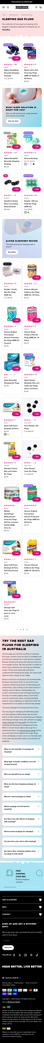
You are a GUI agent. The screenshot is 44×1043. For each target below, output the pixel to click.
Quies (6, 377)
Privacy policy (18, 983)
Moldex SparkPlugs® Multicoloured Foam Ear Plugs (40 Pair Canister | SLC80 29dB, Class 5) (11, 519)
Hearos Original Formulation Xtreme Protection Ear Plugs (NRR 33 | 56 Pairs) (32, 517)
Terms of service (31, 983)
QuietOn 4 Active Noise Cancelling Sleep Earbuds (11, 204)
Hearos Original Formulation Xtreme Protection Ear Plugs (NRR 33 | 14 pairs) (12, 337)
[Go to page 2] (26, 629)
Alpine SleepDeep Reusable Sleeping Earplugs (11, 73)
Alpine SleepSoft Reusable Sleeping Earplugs (11, 161)
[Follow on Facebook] (14, 955)
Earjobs (26, 155)
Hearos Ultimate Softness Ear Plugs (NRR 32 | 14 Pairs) (31, 292)
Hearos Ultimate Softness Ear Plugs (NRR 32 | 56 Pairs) (32, 568)
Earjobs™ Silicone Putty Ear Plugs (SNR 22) (31, 204)
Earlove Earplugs (31, 158)
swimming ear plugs (27, 730)
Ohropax (6, 465)
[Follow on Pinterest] (31, 955)
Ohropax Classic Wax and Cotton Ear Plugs (10, 471)
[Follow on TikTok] (37, 955)
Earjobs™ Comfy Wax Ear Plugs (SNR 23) (10, 292)
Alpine (6, 67)
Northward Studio (13, 1002)
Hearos (26, 286)
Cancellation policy (8, 985)
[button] (6, 30)
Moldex (6, 508)
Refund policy (7, 983)
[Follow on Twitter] (19, 955)
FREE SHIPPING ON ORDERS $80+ (22, 2)
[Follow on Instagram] (25, 955)
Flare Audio (27, 423)
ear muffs (22, 722)
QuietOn (6, 198)
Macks (26, 67)
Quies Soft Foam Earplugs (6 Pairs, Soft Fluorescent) (11, 568)
